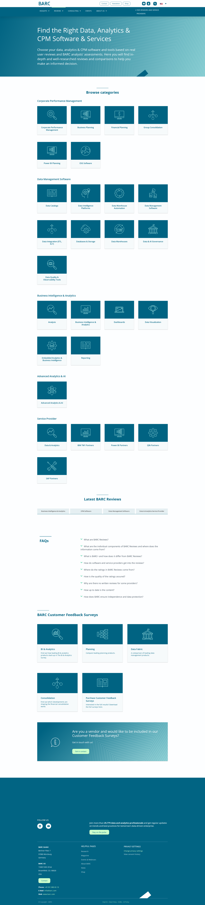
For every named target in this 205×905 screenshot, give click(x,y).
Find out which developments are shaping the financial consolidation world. (55, 704)
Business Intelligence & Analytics (85, 323)
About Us (100, 11)
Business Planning (85, 127)
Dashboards (119, 322)
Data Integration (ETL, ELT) (52, 242)
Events (89, 11)
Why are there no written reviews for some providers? (110, 583)
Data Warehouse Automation (119, 207)
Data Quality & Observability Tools (52, 278)
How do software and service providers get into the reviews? (114, 563)
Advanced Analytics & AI (52, 403)
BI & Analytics (48, 649)
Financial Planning (119, 127)
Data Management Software (153, 207)
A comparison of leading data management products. (142, 654)
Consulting (73, 11)
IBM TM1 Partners (85, 445)
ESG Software (86, 163)
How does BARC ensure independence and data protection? (113, 596)
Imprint (104, 902)
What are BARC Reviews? (96, 539)
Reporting (85, 358)
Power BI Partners (119, 445)
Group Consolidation (153, 127)
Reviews (57, 11)
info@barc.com (50, 890)
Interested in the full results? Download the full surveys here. (101, 705)
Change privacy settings (133, 851)
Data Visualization (153, 322)
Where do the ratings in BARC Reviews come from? (109, 569)
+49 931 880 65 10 (52, 887)
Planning (90, 649)
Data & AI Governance (153, 241)
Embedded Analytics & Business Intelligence (52, 359)
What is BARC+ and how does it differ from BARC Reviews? (113, 556)
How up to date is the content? (99, 590)
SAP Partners (52, 478)
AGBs (120, 902)
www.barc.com (49, 894)
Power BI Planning (52, 163)
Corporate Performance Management (52, 128)
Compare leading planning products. (100, 653)
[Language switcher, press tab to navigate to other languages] (163, 3)
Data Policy (113, 902)
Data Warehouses (119, 241)
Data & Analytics (52, 445)
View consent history (132, 854)
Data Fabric (137, 649)
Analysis (52, 322)
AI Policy (126, 902)
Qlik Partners (153, 445)
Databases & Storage (85, 241)
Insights (43, 11)
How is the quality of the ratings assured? (104, 576)
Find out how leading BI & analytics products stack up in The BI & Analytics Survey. (56, 655)
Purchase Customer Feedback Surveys (101, 699)
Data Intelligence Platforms (85, 207)
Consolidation (48, 698)
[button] (155, 3)
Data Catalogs (52, 205)
